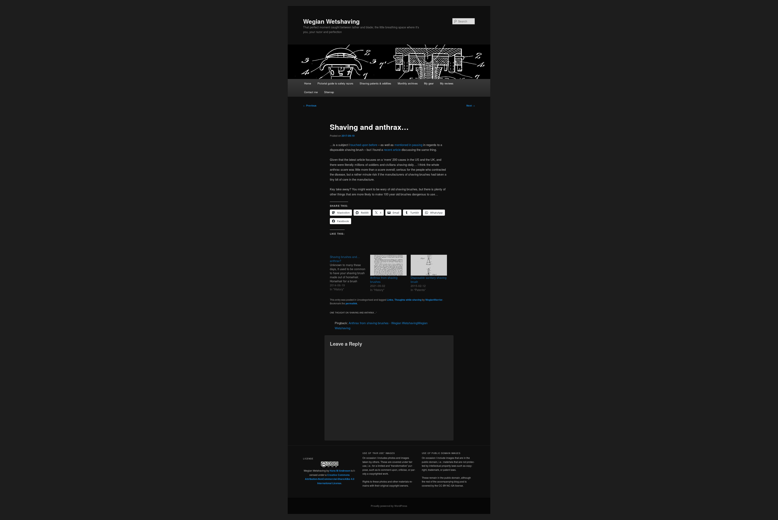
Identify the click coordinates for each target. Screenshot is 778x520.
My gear (429, 83)
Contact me (311, 92)
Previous (309, 105)
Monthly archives (408, 83)
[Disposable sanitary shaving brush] (429, 265)
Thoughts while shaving (407, 300)
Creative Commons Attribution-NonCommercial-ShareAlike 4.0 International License (329, 479)
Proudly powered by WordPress (389, 506)
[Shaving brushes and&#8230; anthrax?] (350, 273)
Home (307, 83)
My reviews (446, 83)
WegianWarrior (433, 300)
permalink (351, 303)
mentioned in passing (408, 145)
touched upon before (363, 145)
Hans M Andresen (340, 470)
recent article (392, 149)
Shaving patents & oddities (375, 83)
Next (470, 105)
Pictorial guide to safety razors (335, 83)
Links (390, 300)
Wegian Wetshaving (331, 21)
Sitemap (329, 92)
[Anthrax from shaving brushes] (388, 265)
